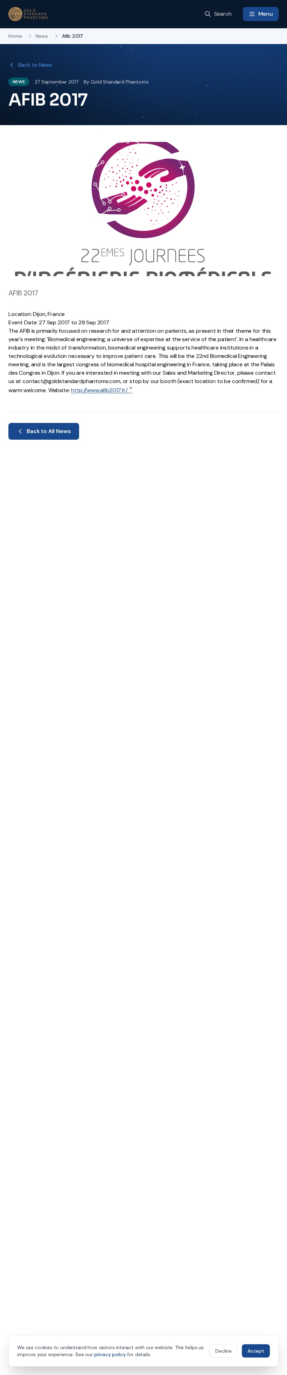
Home (15, 36)
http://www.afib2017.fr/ (99, 390)
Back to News (35, 65)
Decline (223, 1351)
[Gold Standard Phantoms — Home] (28, 14)
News (42, 36)
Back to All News (49, 431)
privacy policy (110, 1354)
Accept (255, 1351)
